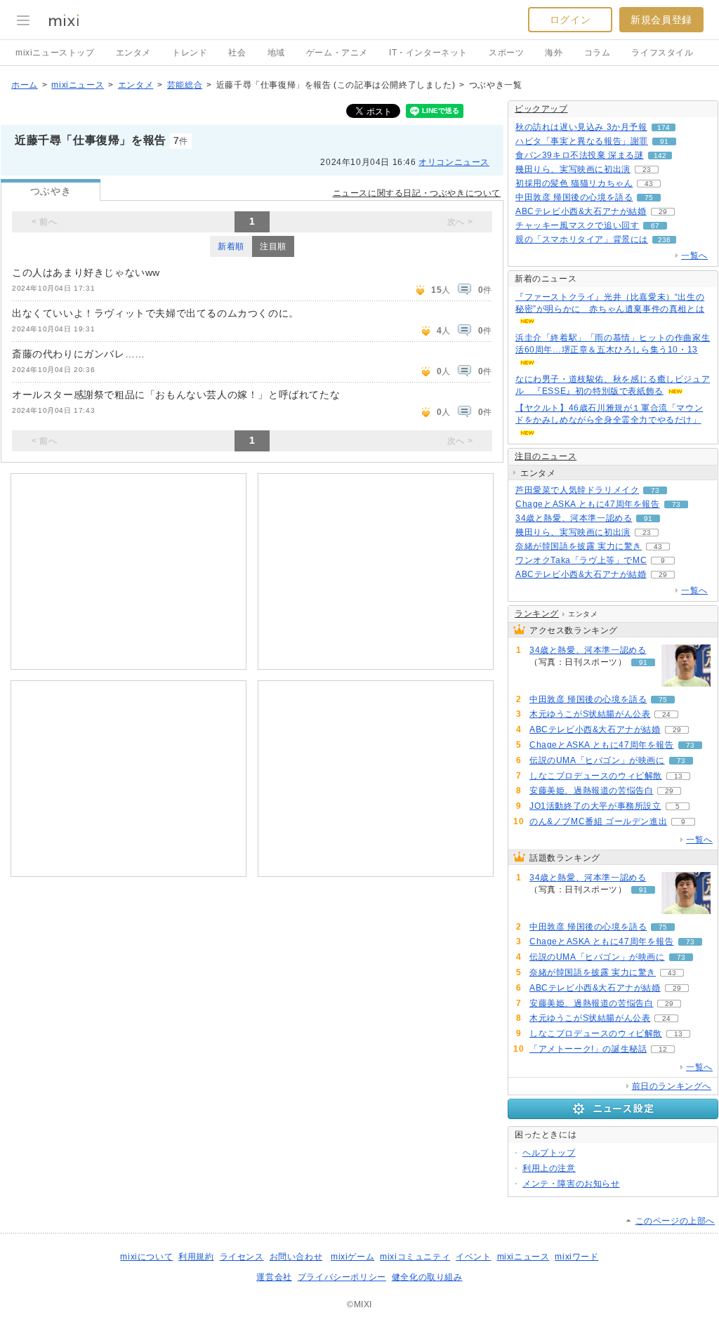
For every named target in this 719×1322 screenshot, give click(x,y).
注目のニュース (545, 456)
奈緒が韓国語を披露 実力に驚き (578, 546)
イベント (473, 1257)
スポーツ (506, 53)
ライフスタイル (662, 53)
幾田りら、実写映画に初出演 (573, 169)
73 (655, 490)
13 (678, 776)
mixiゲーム (352, 1257)
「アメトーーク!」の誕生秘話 (588, 1049)
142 (660, 155)
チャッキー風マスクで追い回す (577, 225)
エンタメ (133, 53)
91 (664, 141)
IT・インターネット (428, 53)
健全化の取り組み (427, 1277)
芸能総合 (184, 85)
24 (666, 714)
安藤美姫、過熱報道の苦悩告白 (591, 790)
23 (646, 169)
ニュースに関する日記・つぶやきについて (417, 193)
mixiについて (146, 1257)
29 (663, 212)
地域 (276, 53)
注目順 (273, 246)
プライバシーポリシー (342, 1277)
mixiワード (576, 1257)
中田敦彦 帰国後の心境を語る (574, 197)
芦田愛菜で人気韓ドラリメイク (577, 490)
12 (663, 1049)
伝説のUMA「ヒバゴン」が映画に (597, 760)
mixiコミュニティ (415, 1257)
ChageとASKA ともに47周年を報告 (587, 504)
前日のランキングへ (671, 1086)
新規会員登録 (661, 19)
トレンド (189, 53)
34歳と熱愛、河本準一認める (573, 518)
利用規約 (195, 1257)
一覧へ (694, 255)
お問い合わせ (296, 1257)
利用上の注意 (549, 1168)
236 (664, 240)
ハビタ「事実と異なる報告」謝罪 (581, 141)
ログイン (570, 19)
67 (655, 226)
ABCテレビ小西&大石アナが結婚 (581, 211)
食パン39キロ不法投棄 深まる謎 (579, 155)
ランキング (537, 614)
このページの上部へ (675, 1221)
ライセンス (242, 1257)
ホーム (24, 85)
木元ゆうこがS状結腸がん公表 (589, 714)
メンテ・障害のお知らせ (571, 1184)
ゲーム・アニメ (337, 53)
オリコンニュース (453, 162)
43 (649, 183)
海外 (553, 53)
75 (649, 197)
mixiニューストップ (55, 53)
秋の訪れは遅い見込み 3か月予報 (581, 127)
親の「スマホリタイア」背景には (581, 239)
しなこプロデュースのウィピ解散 (595, 776)
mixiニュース (77, 85)
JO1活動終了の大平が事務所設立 (595, 806)
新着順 (231, 246)
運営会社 (273, 1277)
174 (663, 127)
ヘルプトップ (549, 1153)
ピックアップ (541, 109)
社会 (237, 53)
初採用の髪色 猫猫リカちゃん (574, 183)
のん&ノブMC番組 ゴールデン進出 (598, 821)
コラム (597, 53)
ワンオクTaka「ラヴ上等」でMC (581, 560)
